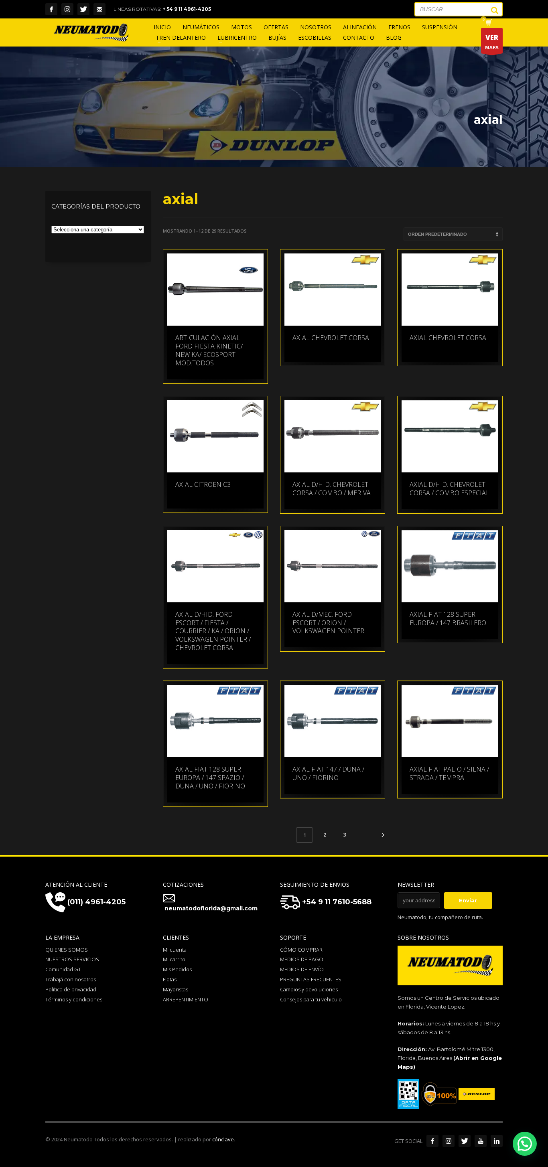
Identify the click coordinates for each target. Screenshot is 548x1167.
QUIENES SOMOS (66, 949)
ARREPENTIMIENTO (185, 999)
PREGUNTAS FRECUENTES (310, 979)
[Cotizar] (99, 9)
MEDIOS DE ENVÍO (302, 969)
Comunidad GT (63, 969)
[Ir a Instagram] (448, 1141)
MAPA (492, 41)
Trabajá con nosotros (70, 979)
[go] (491, 10)
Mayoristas (175, 989)
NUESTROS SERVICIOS (72, 959)
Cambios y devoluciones (309, 989)
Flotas (170, 979)
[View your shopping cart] (488, 23)
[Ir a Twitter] (465, 1141)
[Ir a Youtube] (481, 1141)
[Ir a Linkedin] (497, 1141)
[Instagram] (67, 9)
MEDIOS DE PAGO (301, 959)
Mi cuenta (175, 949)
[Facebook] (51, 9)
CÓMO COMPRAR (301, 949)
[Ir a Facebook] (432, 1141)
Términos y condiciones (73, 999)
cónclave (223, 1139)
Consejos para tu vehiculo (311, 999)
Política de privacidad (70, 989)
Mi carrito (174, 959)
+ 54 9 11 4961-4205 (186, 9)
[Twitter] (83, 9)
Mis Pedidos (177, 969)
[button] (525, 1144)
